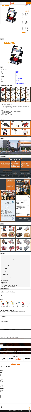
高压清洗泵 (12, 297)
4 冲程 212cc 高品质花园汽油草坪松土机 (3, 306)
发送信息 (15, 351)
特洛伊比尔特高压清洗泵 (7, 297)
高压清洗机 (2, 297)
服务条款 (6, 349)
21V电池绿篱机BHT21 (18, 306)
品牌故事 (1, 386)
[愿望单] (29, 409)
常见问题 (1, 381)
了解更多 (2, 370)
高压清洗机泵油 (17, 297)
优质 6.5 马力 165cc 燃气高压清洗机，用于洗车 (13, 306)
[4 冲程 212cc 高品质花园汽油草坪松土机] (3, 303)
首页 (1, 374)
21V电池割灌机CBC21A (28, 306)
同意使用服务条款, (3, 349)
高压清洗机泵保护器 (22, 297)
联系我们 (1, 385)
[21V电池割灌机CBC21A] (28, 303)
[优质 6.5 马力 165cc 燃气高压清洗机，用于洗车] (13, 303)
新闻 (1, 382)
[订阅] (30, 404)
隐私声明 (18, 410)
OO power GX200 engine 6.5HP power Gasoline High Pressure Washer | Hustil (28, 11)
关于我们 (1, 375)
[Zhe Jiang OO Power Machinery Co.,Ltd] (14, 3)
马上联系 (24, 32)
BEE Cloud (23, 411)
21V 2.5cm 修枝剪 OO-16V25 (23, 306)
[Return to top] (29, 411)
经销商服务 (1, 379)
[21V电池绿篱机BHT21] (18, 303)
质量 (1, 376)
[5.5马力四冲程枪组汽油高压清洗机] (8, 303)
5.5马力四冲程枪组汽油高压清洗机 (8, 306)
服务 (1, 380)
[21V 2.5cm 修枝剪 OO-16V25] (23, 303)
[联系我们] (29, 407)
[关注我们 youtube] (1, 407)
